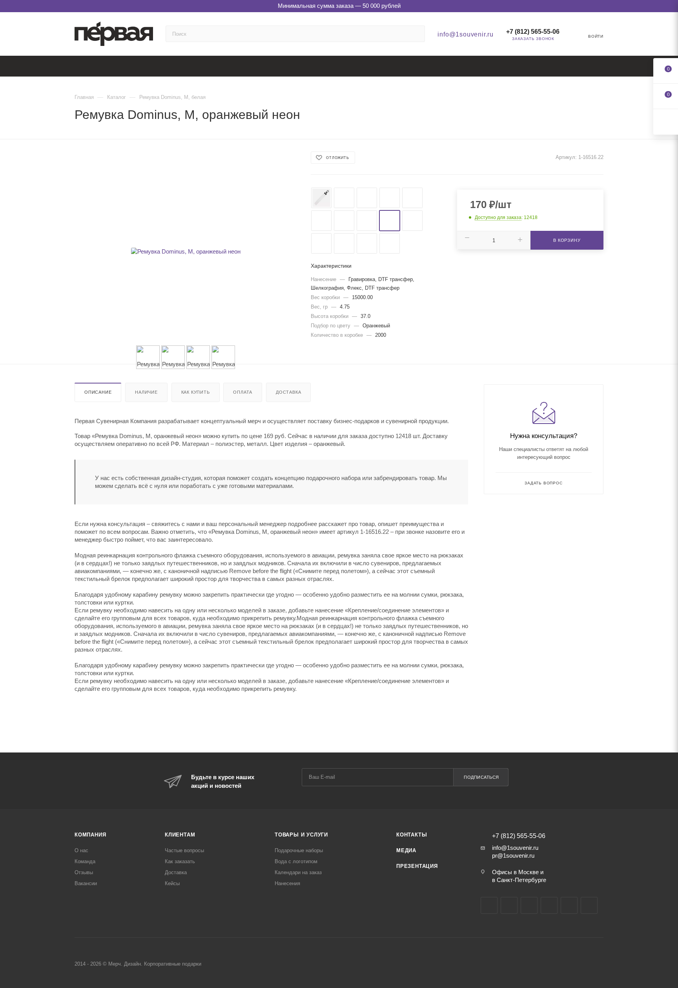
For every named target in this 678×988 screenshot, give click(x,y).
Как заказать (180, 861)
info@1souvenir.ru (465, 34)
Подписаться (481, 777)
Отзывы (84, 872)
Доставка (288, 392)
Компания (90, 835)
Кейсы (172, 883)
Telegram (509, 905)
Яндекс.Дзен (569, 905)
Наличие (146, 392)
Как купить (195, 392)
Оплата (242, 392)
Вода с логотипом (296, 861)
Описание (97, 392)
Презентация (417, 866)
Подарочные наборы (299, 850)
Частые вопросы (184, 850)
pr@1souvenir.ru (513, 855)
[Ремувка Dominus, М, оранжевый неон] (185, 251)
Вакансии (86, 883)
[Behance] (549, 905)
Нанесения (287, 883)
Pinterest (589, 905)
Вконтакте (489, 905)
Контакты (411, 835)
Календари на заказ (298, 872)
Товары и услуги (301, 835)
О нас (81, 850)
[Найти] (415, 34)
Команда (85, 861)
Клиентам (180, 835)
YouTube (529, 905)
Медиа (406, 850)
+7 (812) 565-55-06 (533, 31)
